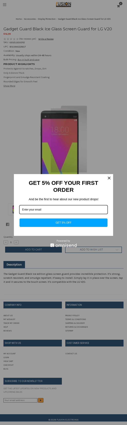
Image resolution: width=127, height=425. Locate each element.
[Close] (109, 178)
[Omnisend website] (63, 243)
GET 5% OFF (63, 222)
